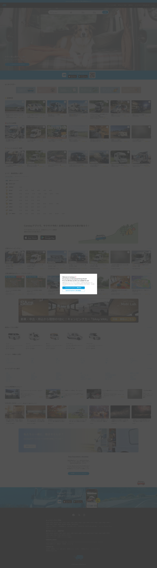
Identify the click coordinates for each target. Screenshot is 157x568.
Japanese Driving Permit (74, 290)
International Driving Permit (73, 287)
